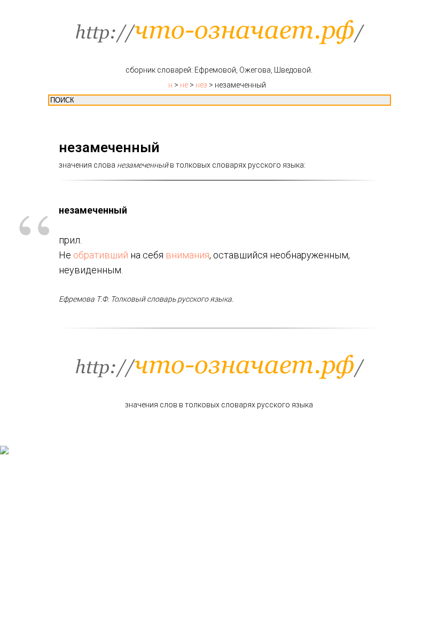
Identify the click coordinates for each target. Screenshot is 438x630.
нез (201, 85)
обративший (100, 255)
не (184, 85)
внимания (187, 255)
